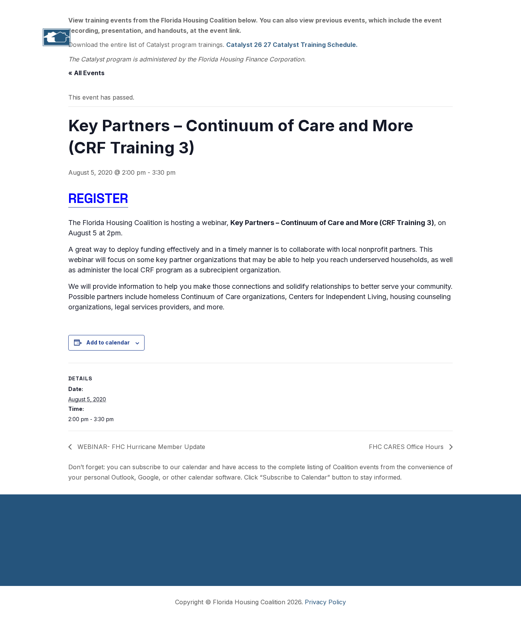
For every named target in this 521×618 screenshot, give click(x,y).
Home (91, 37)
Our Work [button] (214, 37)
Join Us (393, 8)
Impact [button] (172, 37)
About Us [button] (131, 37)
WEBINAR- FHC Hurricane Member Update (140, 447)
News (420, 37)
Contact (458, 37)
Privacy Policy (325, 602)
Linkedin (426, 8)
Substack (461, 8)
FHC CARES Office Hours (407, 447)
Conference (376, 37)
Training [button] (259, 37)
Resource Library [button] (315, 37)
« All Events (86, 73)
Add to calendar (108, 342)
